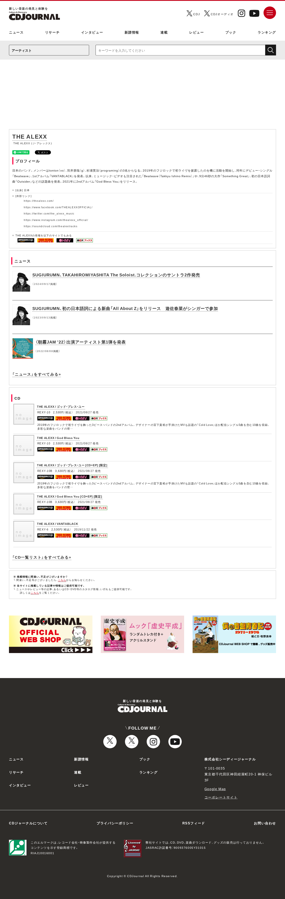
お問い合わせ (265, 822)
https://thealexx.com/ (39, 201)
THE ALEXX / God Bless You (58, 438)
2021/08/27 (84, 412)
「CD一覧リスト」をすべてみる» (41, 557)
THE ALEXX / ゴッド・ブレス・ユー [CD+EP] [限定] (72, 465)
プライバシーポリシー (115, 822)
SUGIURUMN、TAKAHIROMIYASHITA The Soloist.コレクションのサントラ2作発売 (116, 275)
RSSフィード (193, 822)
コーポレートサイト (220, 797)
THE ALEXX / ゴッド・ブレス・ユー (60, 406)
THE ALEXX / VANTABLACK (57, 524)
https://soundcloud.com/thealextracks (51, 226)
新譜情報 (132, 32)
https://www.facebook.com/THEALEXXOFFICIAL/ (58, 207)
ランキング (267, 32)
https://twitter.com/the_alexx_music (49, 213)
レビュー (196, 32)
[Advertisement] (142, 96)
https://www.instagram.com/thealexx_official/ (56, 220)
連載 (164, 32)
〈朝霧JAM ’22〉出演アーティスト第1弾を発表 (80, 342)
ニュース (16, 32)
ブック (230, 32)
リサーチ (52, 32)
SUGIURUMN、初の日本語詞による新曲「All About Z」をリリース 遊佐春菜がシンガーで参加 (125, 308)
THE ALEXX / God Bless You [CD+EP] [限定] (69, 496)
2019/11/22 (82, 529)
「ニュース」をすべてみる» (36, 374)
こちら (62, 580)
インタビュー (92, 32)
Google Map (215, 788)
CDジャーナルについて (28, 822)
